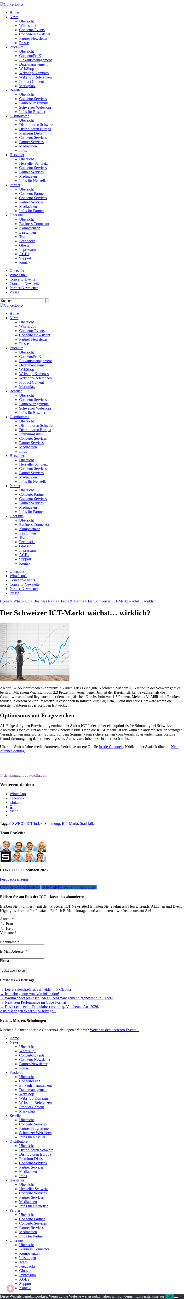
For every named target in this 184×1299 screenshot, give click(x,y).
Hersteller (17, 155)
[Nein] (176, 1297)
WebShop (26, 69)
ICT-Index (34, 823)
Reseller (16, 90)
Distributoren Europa (35, 129)
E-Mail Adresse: (13, 951)
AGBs (24, 254)
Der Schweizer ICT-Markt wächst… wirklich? (123, 601)
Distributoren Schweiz (36, 125)
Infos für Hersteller (33, 181)
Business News (45, 601)
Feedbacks (27, 241)
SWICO (18, 823)
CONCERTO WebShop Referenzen (69, 887)
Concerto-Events (32, 30)
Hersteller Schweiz (33, 163)
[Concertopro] (11, 4)
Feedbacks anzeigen (15, 879)
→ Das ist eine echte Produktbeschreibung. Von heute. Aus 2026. (49, 1007)
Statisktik (87, 823)
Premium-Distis (31, 133)
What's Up (21, 601)
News (14, 17)
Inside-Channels (111, 747)
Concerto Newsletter (34, 34)
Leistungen (27, 232)
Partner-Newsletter (33, 38)
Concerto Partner (32, 193)
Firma (4, 961)
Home (14, 13)
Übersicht (26, 21)
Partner (15, 185)
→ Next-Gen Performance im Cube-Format (33, 1002)
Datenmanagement (33, 64)
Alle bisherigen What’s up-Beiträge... (28, 1011)
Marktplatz (27, 86)
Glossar (25, 245)
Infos (23, 150)
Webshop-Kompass (34, 73)
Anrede (7, 919)
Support (25, 258)
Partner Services (31, 142)
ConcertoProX (30, 56)
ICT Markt (70, 823)
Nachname (9, 942)
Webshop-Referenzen (35, 77)
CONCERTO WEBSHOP (20, 887)
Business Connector (34, 224)
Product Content (31, 81)
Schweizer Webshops (35, 107)
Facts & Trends (72, 601)
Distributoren (19, 116)
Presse (24, 43)
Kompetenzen (29, 228)
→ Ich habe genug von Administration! (29, 994)
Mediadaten (28, 146)
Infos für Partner (31, 211)
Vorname (8, 933)
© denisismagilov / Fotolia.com (23, 775)
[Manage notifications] (10, 1288)
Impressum (27, 249)
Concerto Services (33, 99)
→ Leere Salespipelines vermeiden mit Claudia (35, 989)
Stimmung (52, 823)
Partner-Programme (34, 103)
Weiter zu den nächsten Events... (114, 1030)
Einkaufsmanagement (35, 60)
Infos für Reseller (32, 112)
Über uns (16, 215)
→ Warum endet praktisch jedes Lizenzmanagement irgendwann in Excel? (56, 998)
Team (23, 237)
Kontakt (25, 262)
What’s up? (27, 25)
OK (169, 1296)
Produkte (16, 47)
